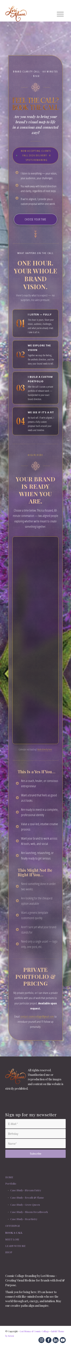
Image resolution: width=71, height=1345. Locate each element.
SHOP (8, 1252)
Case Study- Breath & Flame (27, 1197)
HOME (9, 1177)
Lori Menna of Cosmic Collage (34, 1331)
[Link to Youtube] (63, 1340)
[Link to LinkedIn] (56, 1340)
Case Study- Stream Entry (25, 1190)
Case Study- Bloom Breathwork (29, 1212)
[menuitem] (60, 14)
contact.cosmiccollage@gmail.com (37, 1016)
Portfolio (10, 1183)
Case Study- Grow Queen (25, 1204)
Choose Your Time (35, 219)
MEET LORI (12, 1239)
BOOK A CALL (14, 1232)
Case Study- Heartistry (23, 1219)
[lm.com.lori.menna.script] (29, 14)
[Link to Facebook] (48, 1340)
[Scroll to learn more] (35, 234)
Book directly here (44, 749)
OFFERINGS (12, 1225)
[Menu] (60, 14)
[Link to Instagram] (41, 1340)
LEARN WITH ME (15, 1246)
